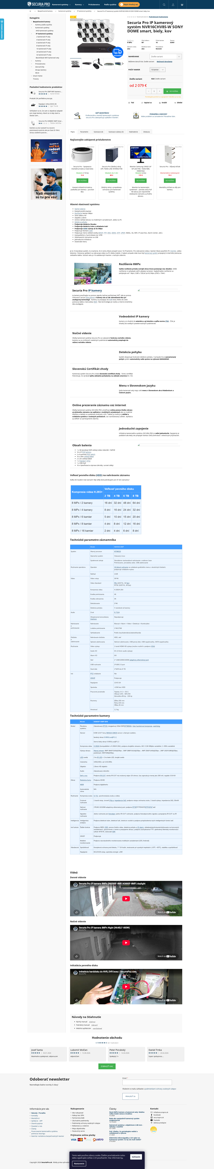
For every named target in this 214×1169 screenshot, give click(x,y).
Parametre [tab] (84, 132)
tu (122, 1158)
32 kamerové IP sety (43, 55)
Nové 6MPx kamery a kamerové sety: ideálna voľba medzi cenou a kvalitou (126, 1113)
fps (128, 583)
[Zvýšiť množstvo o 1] (159, 91)
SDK (113, 832)
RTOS (105, 726)
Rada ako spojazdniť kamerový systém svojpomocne (124, 1119)
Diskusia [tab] (146, 132)
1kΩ (124, 800)
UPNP (123, 233)
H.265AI (96, 746)
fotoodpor (112, 814)
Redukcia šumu (85, 780)
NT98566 (127, 726)
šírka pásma (90, 297)
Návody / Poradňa (38, 1113)
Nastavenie (79, 1163)
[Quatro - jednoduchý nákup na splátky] (46, 150)
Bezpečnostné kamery (41, 22)
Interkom (93, 619)
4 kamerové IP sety (43, 40)
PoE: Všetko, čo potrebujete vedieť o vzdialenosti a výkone (123, 1132)
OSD (106, 827)
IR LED (99, 757)
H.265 (90, 231)
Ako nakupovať (77, 1113)
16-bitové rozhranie (121, 567)
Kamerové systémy (42, 28)
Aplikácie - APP (36, 1121)
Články (33, 1129)
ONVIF (92, 678)
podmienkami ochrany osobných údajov (160, 1089)
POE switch (91, 454)
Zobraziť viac (107, 1066)
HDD (99, 475)
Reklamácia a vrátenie (80, 1126)
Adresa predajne (160, 1123)
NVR (110, 300)
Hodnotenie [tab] (133, 132)
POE (83, 452)
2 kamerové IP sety (43, 37)
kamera (88, 452)
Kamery (38, 61)
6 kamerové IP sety (43, 43)
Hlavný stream (99, 751)
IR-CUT (102, 775)
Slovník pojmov (37, 1123)
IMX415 (109, 733)
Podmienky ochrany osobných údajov (86, 1123)
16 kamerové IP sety (43, 49)
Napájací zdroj (84, 461)
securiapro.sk (159, 1117)
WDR (82, 784)
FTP (105, 233)
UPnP (151, 807)
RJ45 (95, 302)
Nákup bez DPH (78, 1115)
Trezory (36, 79)
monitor (173, 251)
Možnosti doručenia (164, 61)
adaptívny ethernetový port (139, 660)
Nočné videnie (80, 209)
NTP (118, 233)
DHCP (101, 233)
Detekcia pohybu (81, 222)
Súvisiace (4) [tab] (98, 132)
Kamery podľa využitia (43, 25)
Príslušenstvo (40, 64)
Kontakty (34, 1115)
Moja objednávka (78, 1128)
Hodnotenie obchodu (107, 1038)
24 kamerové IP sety (43, 52)
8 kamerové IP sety (43, 46)
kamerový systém (151, 253)
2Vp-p (111, 800)
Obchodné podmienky (80, 1121)
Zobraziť (94, 1025)
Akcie (37, 73)
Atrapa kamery (40, 70)
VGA (152, 646)
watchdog (156, 726)
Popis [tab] (73, 132)
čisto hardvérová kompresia (142, 726)
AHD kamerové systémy (44, 31)
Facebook (157, 1115)
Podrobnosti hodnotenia (158, 17)
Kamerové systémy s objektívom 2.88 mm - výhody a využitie (126, 1126)
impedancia (119, 800)
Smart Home (37, 76)
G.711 (96, 796)
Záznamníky (39, 67)
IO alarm (140, 827)
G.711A (117, 612)
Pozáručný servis (78, 1131)
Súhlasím (136, 1157)
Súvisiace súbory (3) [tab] (116, 132)
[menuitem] (61, 4)
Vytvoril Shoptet (178, 1162)
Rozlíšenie (130, 40)
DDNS (114, 233)
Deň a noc (83, 775)
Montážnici (35, 1118)
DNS (109, 233)
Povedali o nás (36, 1126)
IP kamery (95, 290)
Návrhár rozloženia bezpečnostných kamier (47, 1136)
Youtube (157, 1120)
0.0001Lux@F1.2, (110, 737)
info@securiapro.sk (161, 1112)
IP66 (167, 321)
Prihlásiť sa (130, 1096)
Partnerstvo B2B (78, 1118)
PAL (115, 583)
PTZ (91, 674)
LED (81, 757)
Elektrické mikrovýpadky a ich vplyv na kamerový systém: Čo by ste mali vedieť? (125, 1138)
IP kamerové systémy (44, 34)
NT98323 (117, 551)
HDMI (85, 229)
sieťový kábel (89, 456)
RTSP (134, 807)
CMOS (114, 733)
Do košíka (174, 91)
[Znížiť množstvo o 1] (148, 91)
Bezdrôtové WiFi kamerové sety (47, 58)
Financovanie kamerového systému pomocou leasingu (44, 1132)
